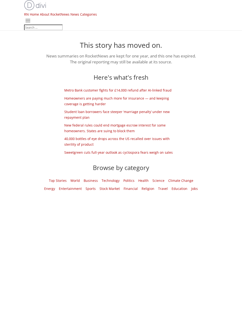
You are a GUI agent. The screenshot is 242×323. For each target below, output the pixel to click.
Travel (163, 188)
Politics (128, 180)
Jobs (194, 188)
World (75, 180)
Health (143, 180)
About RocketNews (54, 14)
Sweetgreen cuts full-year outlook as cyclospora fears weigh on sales (118, 152)
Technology (111, 180)
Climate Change (180, 180)
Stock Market (109, 188)
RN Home (31, 14)
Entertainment (70, 188)
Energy (49, 188)
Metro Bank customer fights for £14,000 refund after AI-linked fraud (118, 90)
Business (91, 180)
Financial (131, 188)
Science (158, 180)
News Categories (83, 14)
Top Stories (58, 180)
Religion (148, 188)
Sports (91, 188)
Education (179, 188)
